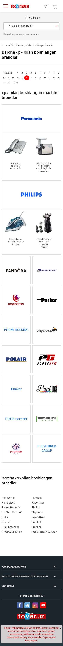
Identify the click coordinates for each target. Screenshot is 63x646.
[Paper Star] (16, 300)
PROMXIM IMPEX (12, 531)
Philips (35, 507)
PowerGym (37, 517)
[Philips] (31, 195)
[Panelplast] (47, 270)
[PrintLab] (47, 389)
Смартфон (9, 34)
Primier (6, 522)
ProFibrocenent (11, 527)
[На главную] (20, 6)
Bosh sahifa (7, 45)
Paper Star (37, 502)
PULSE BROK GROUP (44, 531)
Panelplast (8, 502)
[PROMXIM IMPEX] (16, 448)
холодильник (32, 34)
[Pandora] (16, 270)
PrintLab (36, 522)
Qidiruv (56, 26)
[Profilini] (47, 419)
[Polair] (16, 359)
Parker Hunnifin (11, 507)
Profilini (36, 527)
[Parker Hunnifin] (47, 300)
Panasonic (8, 497)
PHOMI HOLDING (12, 512)
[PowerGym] (47, 359)
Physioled (37, 512)
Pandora (36, 497)
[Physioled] (47, 330)
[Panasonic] (31, 119)
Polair (5, 517)
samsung (20, 34)
